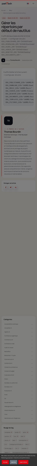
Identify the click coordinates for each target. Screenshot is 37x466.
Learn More (23, 462)
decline (13, 462)
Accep (5, 462)
